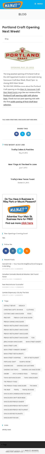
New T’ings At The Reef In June (22, 164)
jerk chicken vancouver (13, 342)
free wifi (7, 318)
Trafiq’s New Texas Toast (22, 179)
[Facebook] (6, 251)
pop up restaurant (31, 358)
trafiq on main (28, 390)
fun (33, 338)
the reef (7, 390)
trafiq (16, 390)
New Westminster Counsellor (12, 284)
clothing (30, 310)
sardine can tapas (11, 370)
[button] (22, 444)
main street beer (11, 119)
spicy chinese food (20, 374)
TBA (3, 238)
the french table (10, 382)
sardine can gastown (25, 366)
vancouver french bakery (14, 402)
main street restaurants (14, 354)
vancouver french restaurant (16, 406)
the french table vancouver (15, 386)
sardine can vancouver (31, 370)
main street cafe (10, 346)
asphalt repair (9, 306)
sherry (6, 374)
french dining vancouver (14, 322)
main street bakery (33, 342)
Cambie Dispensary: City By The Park (15, 292)
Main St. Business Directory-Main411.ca (22, 451)
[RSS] (27, 251)
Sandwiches (8, 366)
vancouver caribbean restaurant (17, 394)
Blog (6, 39)
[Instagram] (13, 251)
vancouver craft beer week (27, 119)
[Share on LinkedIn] (28, 134)
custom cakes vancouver (14, 314)
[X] (20, 251)
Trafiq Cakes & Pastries (22, 149)
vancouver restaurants (13, 414)
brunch (22, 306)
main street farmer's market (15, 350)
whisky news (6, 430)
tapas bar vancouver (12, 378)
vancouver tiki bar (11, 418)
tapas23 (34, 374)
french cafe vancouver (23, 318)
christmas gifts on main (13, 310)
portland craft (10, 362)
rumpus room (25, 362)
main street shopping (12, 358)
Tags (5, 444)
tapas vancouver (31, 378)
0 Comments (19, 269)
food (29, 314)
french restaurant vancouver (16, 326)
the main (33, 386)
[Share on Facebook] (16, 134)
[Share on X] (22, 134)
